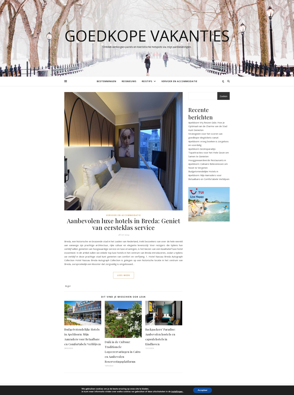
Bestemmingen (106, 81)
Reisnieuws (129, 81)
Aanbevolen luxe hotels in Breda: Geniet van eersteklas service (123, 224)
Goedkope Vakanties (147, 35)
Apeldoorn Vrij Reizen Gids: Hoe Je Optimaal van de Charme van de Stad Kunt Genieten (207, 126)
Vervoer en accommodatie (179, 81)
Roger (68, 286)
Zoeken (223, 96)
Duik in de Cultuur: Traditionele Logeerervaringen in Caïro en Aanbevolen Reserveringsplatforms (123, 351)
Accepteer (202, 390)
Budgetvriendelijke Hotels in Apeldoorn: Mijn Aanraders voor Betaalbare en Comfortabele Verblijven (208, 175)
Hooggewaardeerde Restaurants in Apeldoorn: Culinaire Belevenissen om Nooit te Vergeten (208, 164)
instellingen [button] (177, 391)
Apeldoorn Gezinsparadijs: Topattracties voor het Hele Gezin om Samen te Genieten (208, 152)
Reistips (147, 81)
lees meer (123, 275)
